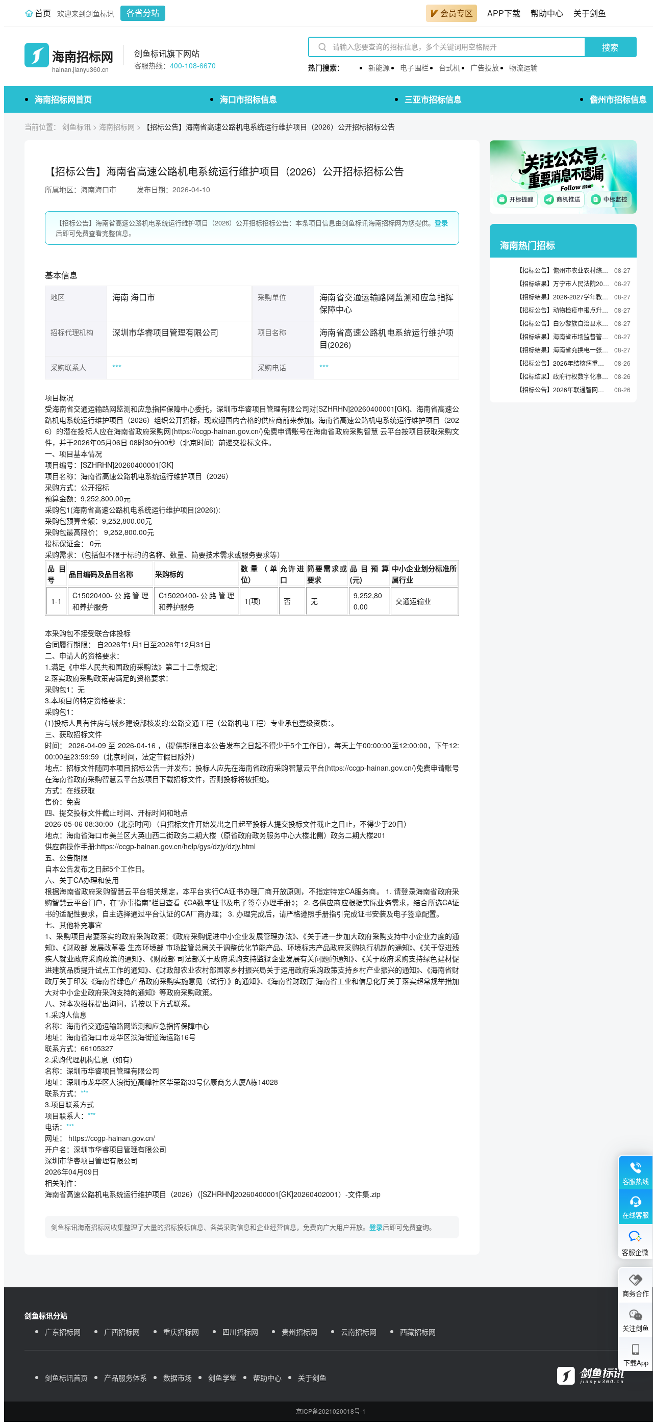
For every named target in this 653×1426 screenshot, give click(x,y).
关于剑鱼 (589, 13)
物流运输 (523, 67)
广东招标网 (63, 1332)
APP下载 (503, 13)
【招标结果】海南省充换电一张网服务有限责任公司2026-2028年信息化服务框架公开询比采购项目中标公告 (562, 349)
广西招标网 (122, 1332)
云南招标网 (358, 1332)
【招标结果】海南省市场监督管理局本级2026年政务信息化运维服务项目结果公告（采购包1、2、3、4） (562, 336)
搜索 (610, 47)
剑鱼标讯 (76, 126)
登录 (441, 222)
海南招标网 (117, 126)
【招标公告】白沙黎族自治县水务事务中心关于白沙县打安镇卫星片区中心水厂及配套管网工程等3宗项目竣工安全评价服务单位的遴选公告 (562, 323)
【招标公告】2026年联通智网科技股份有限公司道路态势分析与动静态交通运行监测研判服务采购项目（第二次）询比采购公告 (562, 389)
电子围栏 (414, 67)
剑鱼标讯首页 (66, 1377)
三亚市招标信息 (433, 99)
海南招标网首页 (63, 99)
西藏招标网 (418, 1332)
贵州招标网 (299, 1332)
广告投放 (484, 67)
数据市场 (177, 1377)
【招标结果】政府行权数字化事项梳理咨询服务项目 (562, 376)
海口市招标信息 (248, 99)
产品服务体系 (125, 1377)
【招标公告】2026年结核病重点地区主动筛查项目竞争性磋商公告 (562, 363)
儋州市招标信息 (618, 99)
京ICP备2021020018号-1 (331, 1411)
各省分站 (143, 13)
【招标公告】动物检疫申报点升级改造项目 (562, 309)
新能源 (379, 67)
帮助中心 (547, 13)
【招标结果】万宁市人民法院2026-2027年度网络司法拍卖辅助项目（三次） (562, 283)
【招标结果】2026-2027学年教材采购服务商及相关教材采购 (562, 296)
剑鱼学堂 (222, 1377)
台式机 (449, 67)
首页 (43, 13)
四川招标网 (240, 1332)
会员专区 (456, 13)
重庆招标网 (181, 1332)
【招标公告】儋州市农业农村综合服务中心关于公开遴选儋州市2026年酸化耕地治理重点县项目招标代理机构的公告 (562, 270)
